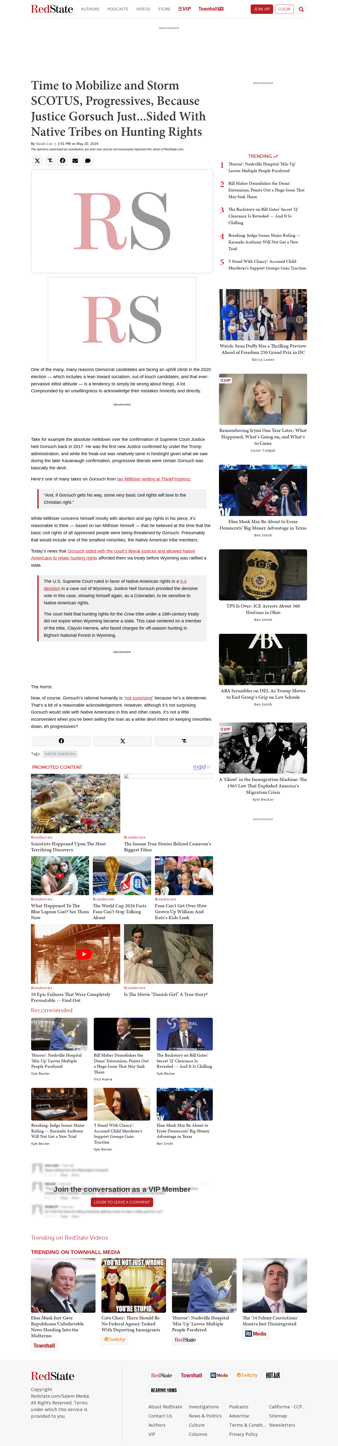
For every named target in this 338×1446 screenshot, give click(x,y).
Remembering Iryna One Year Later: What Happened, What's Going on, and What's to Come (263, 437)
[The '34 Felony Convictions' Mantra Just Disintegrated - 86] (274, 1285)
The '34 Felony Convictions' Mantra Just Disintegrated (270, 1320)
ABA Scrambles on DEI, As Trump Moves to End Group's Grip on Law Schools (263, 693)
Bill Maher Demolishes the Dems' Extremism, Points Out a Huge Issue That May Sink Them (121, 1063)
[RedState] (52, 9)
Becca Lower (263, 359)
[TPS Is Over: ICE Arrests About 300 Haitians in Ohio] (263, 574)
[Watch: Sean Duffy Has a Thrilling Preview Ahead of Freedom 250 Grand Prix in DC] (263, 314)
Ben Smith (165, 1144)
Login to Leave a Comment (122, 1202)
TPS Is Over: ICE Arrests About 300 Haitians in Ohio (263, 609)
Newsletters (282, 1425)
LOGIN (284, 9)
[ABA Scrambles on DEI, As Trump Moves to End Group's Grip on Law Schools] (263, 659)
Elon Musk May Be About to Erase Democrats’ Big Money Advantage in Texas (183, 1130)
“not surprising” (138, 698)
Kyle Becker (40, 1074)
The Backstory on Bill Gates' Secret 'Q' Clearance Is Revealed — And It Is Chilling (184, 1060)
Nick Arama (103, 1079)
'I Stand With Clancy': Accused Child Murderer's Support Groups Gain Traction (118, 1133)
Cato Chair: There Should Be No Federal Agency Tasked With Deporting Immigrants (130, 1323)
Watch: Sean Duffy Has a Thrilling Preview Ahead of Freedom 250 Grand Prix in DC (263, 349)
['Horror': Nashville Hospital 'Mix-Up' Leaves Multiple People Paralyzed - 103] (204, 1285)
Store (164, 9)
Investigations (204, 1407)
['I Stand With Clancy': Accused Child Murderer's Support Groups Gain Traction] (122, 1103)
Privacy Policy (243, 1434)
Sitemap (278, 1416)
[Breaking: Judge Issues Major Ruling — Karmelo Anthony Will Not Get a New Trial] (59, 1103)
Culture (197, 1425)
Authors (90, 9)
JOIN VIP (262, 9)
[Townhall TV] (211, 9)
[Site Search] (301, 9)
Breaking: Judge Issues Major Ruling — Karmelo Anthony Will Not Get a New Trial (58, 1130)
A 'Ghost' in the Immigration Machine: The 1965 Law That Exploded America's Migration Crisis (263, 785)
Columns (198, 1434)
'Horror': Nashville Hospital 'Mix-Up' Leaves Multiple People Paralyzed (56, 1060)
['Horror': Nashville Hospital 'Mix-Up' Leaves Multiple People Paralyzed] (59, 1033)
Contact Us (160, 1416)
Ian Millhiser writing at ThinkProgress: (154, 479)
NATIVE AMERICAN (60, 754)
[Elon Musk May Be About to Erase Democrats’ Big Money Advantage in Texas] (185, 1103)
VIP (151, 1434)
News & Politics (205, 1416)
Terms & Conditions (248, 1425)
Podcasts (117, 9)
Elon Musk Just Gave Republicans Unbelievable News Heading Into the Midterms (57, 1326)
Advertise (239, 1416)
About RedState (165, 1407)
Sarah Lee (44, 144)
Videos (143, 9)
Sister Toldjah (263, 450)
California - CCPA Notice (288, 1407)
